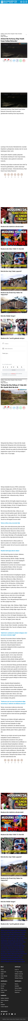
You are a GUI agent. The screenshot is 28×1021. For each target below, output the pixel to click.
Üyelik (2, 973)
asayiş (18, 955)
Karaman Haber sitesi (19, 948)
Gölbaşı (23, 934)
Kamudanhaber (9, 955)
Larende (8, 951)
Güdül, (2, 936)
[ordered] (11, 367)
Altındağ (9, 932)
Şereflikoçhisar (4, 940)
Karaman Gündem (5, 949)
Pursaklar (21, 938)
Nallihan (23, 946)
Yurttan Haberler (4, 1006)
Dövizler (2, 986)
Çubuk (6, 934)
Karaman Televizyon (5, 961)
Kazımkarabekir (4, 959)
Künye (2, 969)
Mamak (9, 938)
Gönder (14, 370)
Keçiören (22, 936)
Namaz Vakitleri (18, 988)
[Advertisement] (14, 18)
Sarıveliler (10, 959)
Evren (19, 934)
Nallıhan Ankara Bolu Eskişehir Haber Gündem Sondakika (11, 34)
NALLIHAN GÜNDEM (6, 946)
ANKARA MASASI (19, 944)
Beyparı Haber (4, 953)
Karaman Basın (20, 959)
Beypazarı (18, 932)
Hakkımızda (3, 971)
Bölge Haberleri (4, 36)
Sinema (16, 984)
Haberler (17, 949)
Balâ (15, 932)
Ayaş (12, 932)
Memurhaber (24, 953)
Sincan (25, 938)
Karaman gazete (21, 961)
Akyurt (4, 932)
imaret (15, 955)
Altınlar (2, 988)
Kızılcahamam (4, 938)
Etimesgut (15, 934)
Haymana (6, 936)
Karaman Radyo (13, 961)
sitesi (2, 932)
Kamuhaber (3, 955)
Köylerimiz (17, 992)
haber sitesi (17, 930)
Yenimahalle (10, 940)
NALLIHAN (15, 940)
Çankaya (3, 934)
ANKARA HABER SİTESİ (13, 942)
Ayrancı (20, 957)
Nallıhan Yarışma (18, 976)
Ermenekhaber (15, 957)
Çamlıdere (23, 932)
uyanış (21, 955)
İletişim (2, 978)
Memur (19, 953)
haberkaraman (4, 957)
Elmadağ (11, 934)
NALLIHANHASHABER (16, 946)
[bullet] (14, 367)
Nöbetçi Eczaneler (19, 978)
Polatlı (16, 938)
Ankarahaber (23, 930)
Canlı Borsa (3, 984)
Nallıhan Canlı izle (19, 973)
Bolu (9, 930)
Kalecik (18, 936)
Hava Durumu (18, 990)
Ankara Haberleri (4, 1000)
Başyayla (14, 959)
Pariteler (2, 992)
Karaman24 (12, 951)
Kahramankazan (12, 936)
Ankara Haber (11, 948)
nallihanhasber (4, 948)
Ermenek (9, 957)
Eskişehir (12, 930)
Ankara (6, 930)
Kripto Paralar (4, 990)
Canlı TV (17, 969)
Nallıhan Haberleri (5, 998)
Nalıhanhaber (14, 953)
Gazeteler (17, 986)
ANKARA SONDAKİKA (9, 944)
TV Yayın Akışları (18, 971)
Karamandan (12, 949)
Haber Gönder (4, 976)
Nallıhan (2, 930)
